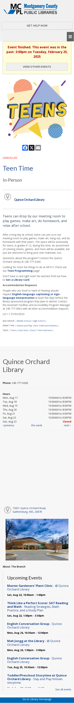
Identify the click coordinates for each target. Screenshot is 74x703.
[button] (70, 36)
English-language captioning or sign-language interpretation (32, 295)
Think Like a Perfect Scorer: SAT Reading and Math (37, 606)
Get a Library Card (17, 279)
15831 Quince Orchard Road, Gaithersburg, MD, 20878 (29, 509)
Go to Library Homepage (37, 699)
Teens (14, 330)
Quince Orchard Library (29, 199)
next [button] (67, 425)
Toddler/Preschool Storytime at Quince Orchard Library (37, 679)
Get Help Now (37, 25)
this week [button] (36, 425)
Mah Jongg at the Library (33, 643)
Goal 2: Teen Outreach (41, 330)
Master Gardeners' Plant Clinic (38, 587)
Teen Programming (20, 270)
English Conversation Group (34, 625)
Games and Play (24, 325)
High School (39, 320)
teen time (23, 330)
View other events (37, 66)
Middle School (24, 320)
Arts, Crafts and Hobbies (45, 325)
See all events (63, 689)
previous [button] (9, 425)
